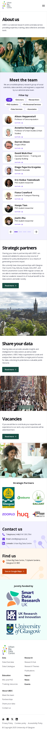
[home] (8, 5)
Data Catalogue (8, 666)
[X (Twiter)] (12, 719)
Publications (29, 670)
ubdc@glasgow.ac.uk (19, 539)
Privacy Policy (7, 723)
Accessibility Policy (35, 723)
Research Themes (32, 666)
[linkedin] (17, 719)
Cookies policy (20, 723)
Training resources (10, 684)
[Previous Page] (11, 231)
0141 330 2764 (25, 534)
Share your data (8, 703)
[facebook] (8, 719)
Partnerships (7, 699)
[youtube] (3, 719)
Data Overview (8, 662)
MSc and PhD (7, 680)
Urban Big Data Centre (22, 543)
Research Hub (30, 662)
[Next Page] (36, 231)
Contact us (6, 708)
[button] (43, 5)
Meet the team (8, 695)
